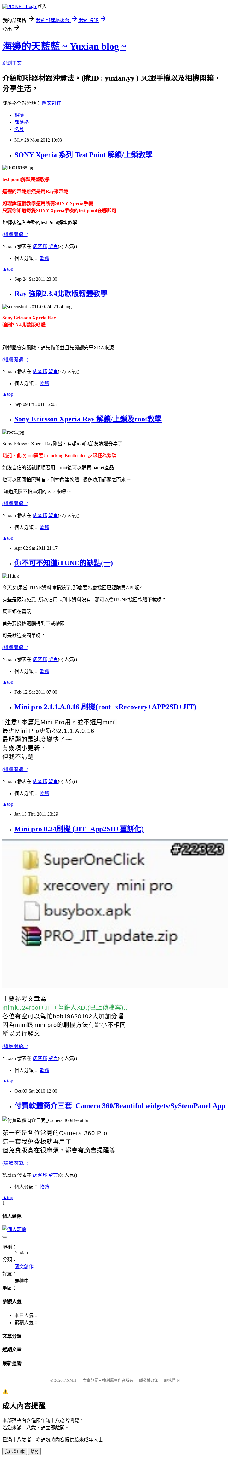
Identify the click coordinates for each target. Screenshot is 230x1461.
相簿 (19, 115)
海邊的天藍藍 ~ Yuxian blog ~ (64, 46)
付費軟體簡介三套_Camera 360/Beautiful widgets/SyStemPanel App (119, 1106)
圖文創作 (51, 103)
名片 (19, 129)
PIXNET (70, 1380)
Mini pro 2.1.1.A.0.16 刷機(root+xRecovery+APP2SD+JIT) (105, 707)
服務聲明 (172, 1380)
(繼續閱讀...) (15, 234)
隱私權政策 (148, 1380)
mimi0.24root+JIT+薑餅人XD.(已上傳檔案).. (65, 1007)
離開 (34, 1451)
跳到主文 (12, 63)
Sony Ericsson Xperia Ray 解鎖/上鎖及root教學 (88, 419)
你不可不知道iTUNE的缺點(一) (63, 563)
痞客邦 (40, 246)
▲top (7, 268)
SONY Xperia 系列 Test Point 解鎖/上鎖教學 (83, 155)
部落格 (21, 122)
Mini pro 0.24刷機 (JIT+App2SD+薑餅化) (79, 829)
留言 (53, 246)
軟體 (44, 258)
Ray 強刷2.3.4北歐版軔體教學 (61, 293)
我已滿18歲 (15, 1451)
